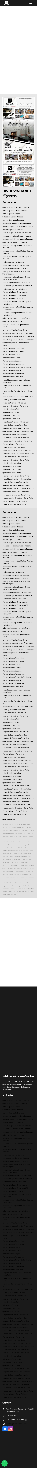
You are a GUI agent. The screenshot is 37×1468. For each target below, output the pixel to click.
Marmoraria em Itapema (11, 361)
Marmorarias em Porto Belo (13, 444)
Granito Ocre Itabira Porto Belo (11, 871)
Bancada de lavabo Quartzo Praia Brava (17, 333)
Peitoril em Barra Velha (11, 463)
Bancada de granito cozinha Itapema (16, 223)
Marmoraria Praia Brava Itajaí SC (15, 295)
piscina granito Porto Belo (22, 886)
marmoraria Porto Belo (8, 880)
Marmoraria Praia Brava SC (13, 298)
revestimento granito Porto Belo (25, 888)
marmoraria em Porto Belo (26, 877)
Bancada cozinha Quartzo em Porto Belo (17, 396)
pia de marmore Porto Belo (25, 883)
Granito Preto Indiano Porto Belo (18, 874)
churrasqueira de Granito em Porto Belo (17, 431)
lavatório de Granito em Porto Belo (15, 428)
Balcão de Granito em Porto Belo (14, 403)
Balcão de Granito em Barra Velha (15, 457)
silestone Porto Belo (8, 891)
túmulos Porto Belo (10, 894)
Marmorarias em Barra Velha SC (14, 501)
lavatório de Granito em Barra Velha (16, 485)
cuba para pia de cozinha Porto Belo (15, 833)
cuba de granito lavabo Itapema (14, 210)
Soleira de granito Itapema (12, 217)
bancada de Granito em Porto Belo (15, 438)
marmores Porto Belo (22, 880)
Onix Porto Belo (13, 883)
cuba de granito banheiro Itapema (15, 207)
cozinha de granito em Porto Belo (11, 830)
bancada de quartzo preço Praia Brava (17, 286)
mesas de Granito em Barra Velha (15, 482)
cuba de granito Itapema (11, 214)
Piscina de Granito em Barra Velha (15, 476)
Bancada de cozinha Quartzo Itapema (16, 236)
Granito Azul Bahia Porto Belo (17, 842)
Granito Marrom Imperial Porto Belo (24, 868)
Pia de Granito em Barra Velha (14, 504)
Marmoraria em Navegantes (13, 364)
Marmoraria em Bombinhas (13, 348)
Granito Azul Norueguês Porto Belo (24, 845)
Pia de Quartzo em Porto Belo (13, 399)
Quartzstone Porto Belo (9, 888)
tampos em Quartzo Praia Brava (14, 330)
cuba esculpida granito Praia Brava (15, 318)
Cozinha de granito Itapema (13, 262)
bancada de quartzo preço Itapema (15, 265)
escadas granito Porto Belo (16, 839)
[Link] (6, 3)
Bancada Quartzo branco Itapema (15, 268)
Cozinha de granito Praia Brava (14, 289)
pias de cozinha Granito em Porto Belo (17, 441)
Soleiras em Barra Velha (11, 466)
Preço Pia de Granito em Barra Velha (16, 479)
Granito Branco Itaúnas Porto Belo (23, 850)
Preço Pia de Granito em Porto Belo (15, 422)
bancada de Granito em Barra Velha (16, 495)
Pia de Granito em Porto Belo (13, 447)
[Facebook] (5, 1428)
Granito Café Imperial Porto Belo (18, 856)
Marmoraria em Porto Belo (12, 377)
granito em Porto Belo (18, 865)
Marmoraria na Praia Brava (13, 373)
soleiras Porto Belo (19, 891)
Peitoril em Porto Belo (11, 409)
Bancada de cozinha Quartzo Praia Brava (18, 336)
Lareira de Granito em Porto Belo (15, 406)
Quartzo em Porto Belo (11, 419)
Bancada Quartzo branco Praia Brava (16, 282)
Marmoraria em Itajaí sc (11, 370)
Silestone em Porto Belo (11, 415)
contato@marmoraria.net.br (16, 1424)
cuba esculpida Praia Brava (12, 321)
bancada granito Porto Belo (10, 824)
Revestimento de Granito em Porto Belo (17, 450)
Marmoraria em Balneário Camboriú (16, 367)
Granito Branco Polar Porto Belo (11, 853)
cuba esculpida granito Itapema (14, 242)
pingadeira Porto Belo (8, 886)
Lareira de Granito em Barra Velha (15, 460)
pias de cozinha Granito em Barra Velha (17, 498)
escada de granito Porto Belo (13, 836)
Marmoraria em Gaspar (11, 354)
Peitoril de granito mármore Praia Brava (18, 339)
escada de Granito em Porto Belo (15, 434)
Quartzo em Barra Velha (11, 472)
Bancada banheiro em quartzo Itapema (17, 239)
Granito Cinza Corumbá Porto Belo (14, 862)
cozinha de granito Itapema (13, 220)
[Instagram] (10, 1428)
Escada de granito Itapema (12, 229)
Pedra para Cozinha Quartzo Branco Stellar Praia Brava (16, 278)
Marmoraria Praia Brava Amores (15, 292)
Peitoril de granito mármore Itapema (16, 233)
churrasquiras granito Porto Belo (23, 827)
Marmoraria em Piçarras (11, 358)
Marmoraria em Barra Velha (13, 351)
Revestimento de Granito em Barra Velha (18, 453)
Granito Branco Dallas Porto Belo (11, 848)
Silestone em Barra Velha (12, 469)
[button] (4, 1463)
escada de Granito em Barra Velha (15, 492)
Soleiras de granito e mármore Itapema (17, 226)
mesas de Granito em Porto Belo (14, 425)
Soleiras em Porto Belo (11, 412)
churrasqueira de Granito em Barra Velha (18, 488)
